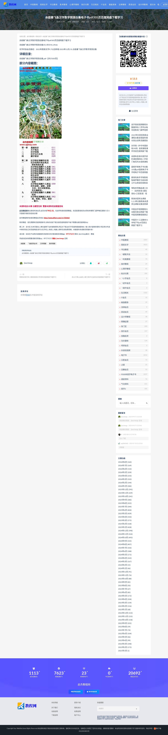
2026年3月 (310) (124, 479)
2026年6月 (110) (124, 469)
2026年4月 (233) (124, 476)
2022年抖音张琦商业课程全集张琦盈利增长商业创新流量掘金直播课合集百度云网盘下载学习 (139, 138)
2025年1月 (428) (124, 527)
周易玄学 (44, 4)
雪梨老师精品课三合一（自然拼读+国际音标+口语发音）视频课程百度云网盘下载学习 (139, 191)
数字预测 (52, 243)
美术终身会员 (92, 691)
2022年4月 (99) (124, 640)
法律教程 (122, 4)
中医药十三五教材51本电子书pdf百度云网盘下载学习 (139, 222)
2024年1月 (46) (124, 568)
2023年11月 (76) (124, 575)
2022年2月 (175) (124, 647)
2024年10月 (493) (125, 538)
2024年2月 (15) (124, 565)
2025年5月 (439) (124, 513)
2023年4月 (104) (124, 599)
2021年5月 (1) (123, 651)
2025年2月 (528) (124, 524)
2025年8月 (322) (124, 503)
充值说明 (54, 711)
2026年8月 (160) (124, 462)
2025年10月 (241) (125, 496)
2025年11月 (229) (125, 493)
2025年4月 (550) (124, 517)
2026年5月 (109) (124, 472)
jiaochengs (28, 263)
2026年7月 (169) (124, 465)
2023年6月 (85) (124, 592)
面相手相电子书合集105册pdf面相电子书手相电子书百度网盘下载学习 (139, 170)
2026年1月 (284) (124, 486)
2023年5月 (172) (124, 596)
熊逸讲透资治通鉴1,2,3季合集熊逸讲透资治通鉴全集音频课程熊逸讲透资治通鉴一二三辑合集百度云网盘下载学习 (139, 201)
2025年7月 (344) (124, 507)
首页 (26, 4)
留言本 (153, 4)
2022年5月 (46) (124, 637)
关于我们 (54, 707)
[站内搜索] (158, 4)
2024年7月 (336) (124, 548)
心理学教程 (74, 4)
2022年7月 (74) (124, 630)
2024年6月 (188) (124, 551)
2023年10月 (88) (124, 579)
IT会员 (104, 4)
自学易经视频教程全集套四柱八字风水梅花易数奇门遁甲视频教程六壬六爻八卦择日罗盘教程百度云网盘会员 (139, 127)
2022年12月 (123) (125, 613)
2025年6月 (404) (124, 510)
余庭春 (23, 243)
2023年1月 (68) (124, 610)
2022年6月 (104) (124, 634)
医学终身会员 (76, 691)
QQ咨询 (134, 111)
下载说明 (54, 715)
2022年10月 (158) (125, 620)
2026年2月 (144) (124, 483)
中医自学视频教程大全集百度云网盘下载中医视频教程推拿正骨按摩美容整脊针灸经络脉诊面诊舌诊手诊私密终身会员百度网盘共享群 (139, 212)
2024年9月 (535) (124, 541)
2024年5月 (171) (124, 555)
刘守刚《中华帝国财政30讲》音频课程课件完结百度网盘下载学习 (139, 148)
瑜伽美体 (112, 4)
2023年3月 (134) (124, 603)
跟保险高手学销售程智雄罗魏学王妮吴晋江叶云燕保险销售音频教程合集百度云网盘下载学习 (139, 180)
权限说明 (77, 711)
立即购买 (134, 88)
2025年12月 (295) (125, 489)
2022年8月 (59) (124, 627)
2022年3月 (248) (124, 644)
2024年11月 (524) (125, 534)
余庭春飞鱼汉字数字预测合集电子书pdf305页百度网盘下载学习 (49, 253)
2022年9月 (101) (124, 623)
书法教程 (53, 4)
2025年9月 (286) (124, 500)
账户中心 (77, 715)
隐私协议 (77, 707)
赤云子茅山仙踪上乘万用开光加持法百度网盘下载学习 (91, 277)
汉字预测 (43, 243)
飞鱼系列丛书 (32, 243)
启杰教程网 (30, 36)
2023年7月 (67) (124, 589)
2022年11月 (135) (125, 616)
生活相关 (95, 4)
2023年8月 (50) (124, 586)
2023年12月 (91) (124, 572)
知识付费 (85, 4)
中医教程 (34, 4)
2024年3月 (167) (124, 562)
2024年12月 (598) (125, 531)
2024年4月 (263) (124, 558)
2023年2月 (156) (124, 606)
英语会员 (132, 4)
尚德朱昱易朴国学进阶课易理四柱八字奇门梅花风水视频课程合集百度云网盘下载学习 (139, 159)
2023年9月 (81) (124, 582)
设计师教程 (143, 4)
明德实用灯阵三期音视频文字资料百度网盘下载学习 (37, 277)
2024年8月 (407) (124, 544)
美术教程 (63, 4)
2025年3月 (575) (124, 520)
